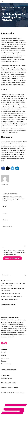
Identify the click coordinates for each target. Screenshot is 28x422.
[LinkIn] (2, 343)
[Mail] (5, 343)
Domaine (3, 361)
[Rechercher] (25, 275)
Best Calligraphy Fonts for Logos (11, 293)
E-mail (5, 213)
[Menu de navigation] (25, 1)
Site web (5, 220)
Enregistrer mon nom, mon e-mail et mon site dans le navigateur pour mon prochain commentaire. (14, 252)
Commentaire (7, 226)
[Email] (12, 168)
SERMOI (3, 355)
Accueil (4, 7)
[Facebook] (3, 168)
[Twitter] (8, 168)
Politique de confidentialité (8, 369)
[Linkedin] (17, 168)
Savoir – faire (5, 358)
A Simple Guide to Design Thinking (11, 296)
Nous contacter (5, 364)
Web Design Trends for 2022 (9, 299)
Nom (5, 206)
